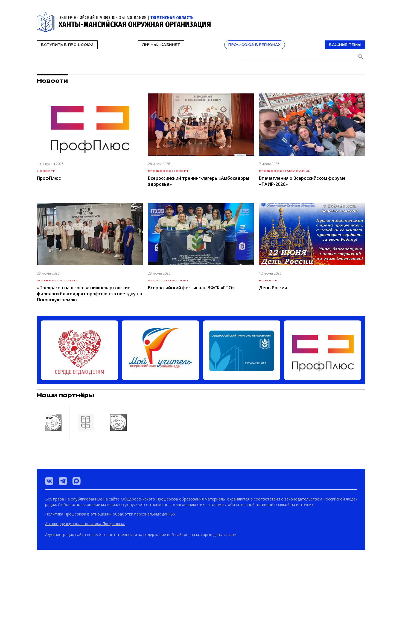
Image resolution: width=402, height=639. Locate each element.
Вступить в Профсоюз (67, 45)
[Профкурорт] (118, 610)
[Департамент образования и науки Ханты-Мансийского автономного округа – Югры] (85, 610)
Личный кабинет (161, 45)
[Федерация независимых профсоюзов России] (53, 610)
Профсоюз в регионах (254, 45)
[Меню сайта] (360, 15)
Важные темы (345, 45)
